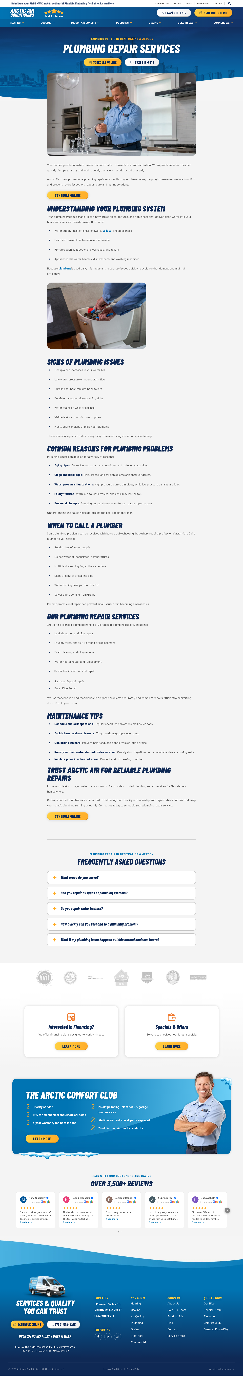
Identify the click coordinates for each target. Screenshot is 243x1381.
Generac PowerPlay (216, 1329)
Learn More (71, 1046)
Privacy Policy (133, 1369)
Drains (153, 22)
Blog (170, 1323)
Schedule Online (68, 195)
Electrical (186, 22)
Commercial (222, 22)
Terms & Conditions (112, 1369)
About (189, 3)
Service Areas (176, 1335)
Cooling (46, 22)
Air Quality (137, 1316)
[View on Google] (23, 1199)
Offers (177, 3)
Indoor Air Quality (83, 22)
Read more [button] (26, 1222)
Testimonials (175, 1316)
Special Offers (213, 1310)
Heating (15, 22)
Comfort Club (162, 3)
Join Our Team (176, 1310)
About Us (173, 1303)
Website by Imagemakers (221, 1369)
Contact (217, 3)
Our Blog (209, 1303)
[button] (174, 13)
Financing (210, 1316)
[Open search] (229, 3)
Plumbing (122, 22)
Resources (202, 3)
